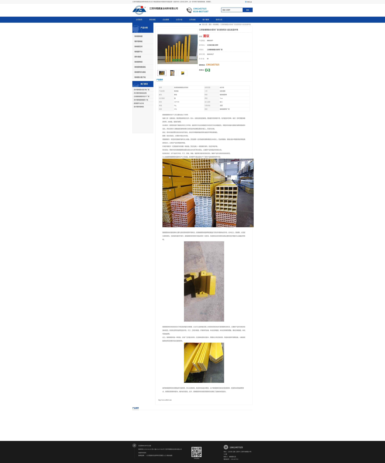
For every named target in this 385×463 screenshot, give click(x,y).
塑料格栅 (137, 57)
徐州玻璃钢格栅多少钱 (141, 100)
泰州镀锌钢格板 (139, 106)
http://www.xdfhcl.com (165, 400)
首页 (210, 24)
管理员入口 (162, 455)
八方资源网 (149, 455)
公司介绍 (179, 19)
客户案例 (206, 19)
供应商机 (152, 19)
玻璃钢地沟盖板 (140, 72)
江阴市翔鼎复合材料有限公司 (173, 449)
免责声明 (156, 455)
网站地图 (169, 455)
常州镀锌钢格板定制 (140, 93)
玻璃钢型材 (138, 46)
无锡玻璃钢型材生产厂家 (141, 96)
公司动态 (192, 19)
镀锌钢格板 (138, 41)
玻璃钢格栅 (138, 36)
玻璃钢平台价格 (139, 103)
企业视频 (166, 19)
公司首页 (139, 19)
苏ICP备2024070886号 (158, 449)
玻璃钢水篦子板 (140, 77)
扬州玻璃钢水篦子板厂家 (141, 89)
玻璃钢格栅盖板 (140, 67)
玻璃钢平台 (138, 51)
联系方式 (219, 19)
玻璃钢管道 (138, 62)
